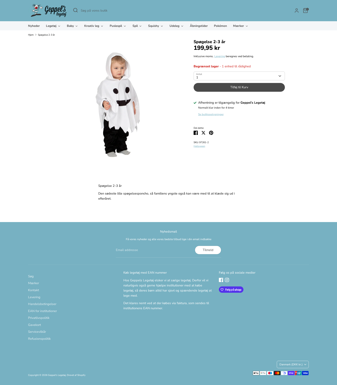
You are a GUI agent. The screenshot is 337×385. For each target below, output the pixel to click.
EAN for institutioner (42, 311)
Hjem (31, 34)
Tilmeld (208, 250)
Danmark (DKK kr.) (291, 364)
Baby (71, 26)
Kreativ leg (92, 26)
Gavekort (34, 325)
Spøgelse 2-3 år (46, 34)
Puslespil (116, 26)
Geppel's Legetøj (57, 375)
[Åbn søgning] (75, 10)
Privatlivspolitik (38, 318)
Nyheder (34, 26)
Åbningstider (199, 26)
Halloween (199, 146)
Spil (136, 26)
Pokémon (220, 26)
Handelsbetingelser (42, 304)
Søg (31, 276)
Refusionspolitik (39, 339)
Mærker (239, 26)
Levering (219, 56)
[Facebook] (221, 280)
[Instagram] (227, 280)
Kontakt (33, 290)
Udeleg (175, 26)
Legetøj (51, 26)
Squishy (154, 26)
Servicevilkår (37, 332)
